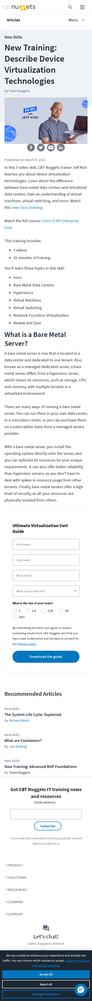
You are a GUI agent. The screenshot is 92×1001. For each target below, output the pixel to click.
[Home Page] (10, 7)
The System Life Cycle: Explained (32, 714)
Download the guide (46, 656)
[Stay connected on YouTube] (51, 148)
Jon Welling (18, 746)
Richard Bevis (19, 720)
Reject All (46, 984)
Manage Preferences (46, 994)
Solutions (17, 877)
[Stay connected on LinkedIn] (61, 148)
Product (15, 865)
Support (15, 914)
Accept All (46, 974)
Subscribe (47, 826)
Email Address (45, 802)
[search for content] (70, 7)
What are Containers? (23, 740)
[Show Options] (75, 591)
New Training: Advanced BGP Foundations (40, 766)
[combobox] (44, 591)
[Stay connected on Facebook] (31, 148)
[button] (46, 20)
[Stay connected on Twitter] (41, 148)
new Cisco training (27, 207)
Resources (17, 889)
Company (15, 902)
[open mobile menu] (82, 7)
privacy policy (62, 838)
